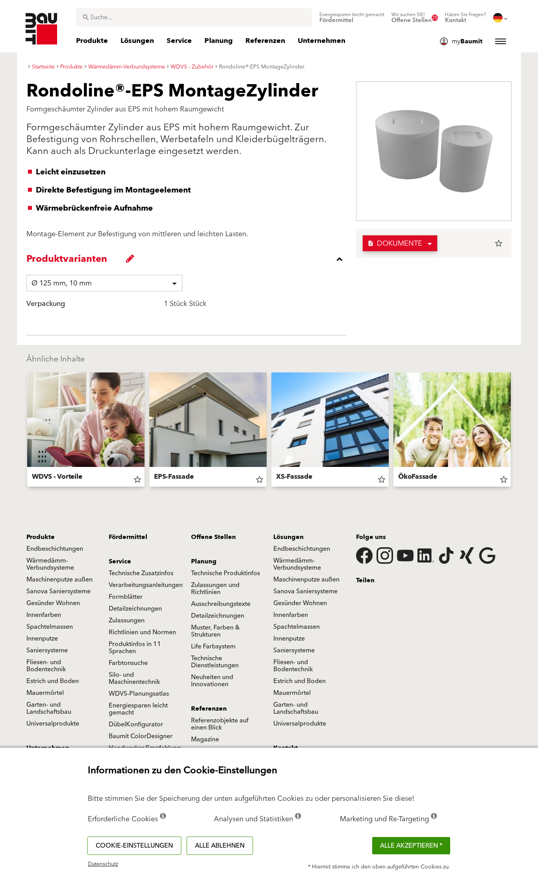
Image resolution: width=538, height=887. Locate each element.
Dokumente (394, 243)
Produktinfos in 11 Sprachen (135, 648)
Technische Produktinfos (225, 573)
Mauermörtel (45, 692)
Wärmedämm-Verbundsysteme (50, 564)
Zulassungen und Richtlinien (215, 589)
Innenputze (42, 638)
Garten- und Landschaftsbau (48, 708)
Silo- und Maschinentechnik (134, 678)
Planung (204, 561)
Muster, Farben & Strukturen (215, 631)
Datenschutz (103, 864)
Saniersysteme (47, 650)
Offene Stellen (213, 537)
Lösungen (288, 537)
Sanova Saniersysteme (58, 591)
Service (120, 561)
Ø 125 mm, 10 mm (62, 283)
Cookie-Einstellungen (134, 845)
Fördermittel (128, 537)
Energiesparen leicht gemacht (138, 709)
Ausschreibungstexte (220, 603)
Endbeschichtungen (54, 548)
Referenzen (209, 708)
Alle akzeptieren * (411, 845)
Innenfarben (43, 614)
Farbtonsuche (128, 662)
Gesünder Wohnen (53, 603)
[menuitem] (352, 18)
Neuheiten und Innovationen (212, 681)
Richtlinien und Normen (142, 632)
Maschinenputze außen (59, 579)
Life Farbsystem (213, 646)
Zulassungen (127, 620)
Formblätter (126, 596)
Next (514, 431)
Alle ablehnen (220, 845)
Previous (24, 431)
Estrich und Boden (52, 681)
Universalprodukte (52, 723)
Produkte (40, 537)
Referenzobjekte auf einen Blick (220, 724)
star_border (498, 243)
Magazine (205, 739)
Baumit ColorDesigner (141, 736)
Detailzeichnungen (135, 608)
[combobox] (194, 17)
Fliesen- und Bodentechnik (46, 666)
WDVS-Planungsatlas (139, 693)
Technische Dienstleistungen (215, 662)
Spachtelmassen (49, 626)
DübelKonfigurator (136, 724)
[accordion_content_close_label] (188, 259)
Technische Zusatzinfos (141, 573)
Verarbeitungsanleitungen (146, 585)
